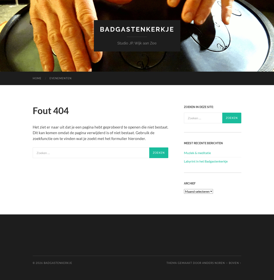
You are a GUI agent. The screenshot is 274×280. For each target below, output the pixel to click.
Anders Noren (213, 263)
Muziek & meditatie (197, 153)
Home (37, 78)
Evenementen (61, 78)
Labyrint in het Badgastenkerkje (206, 161)
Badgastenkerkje (137, 29)
